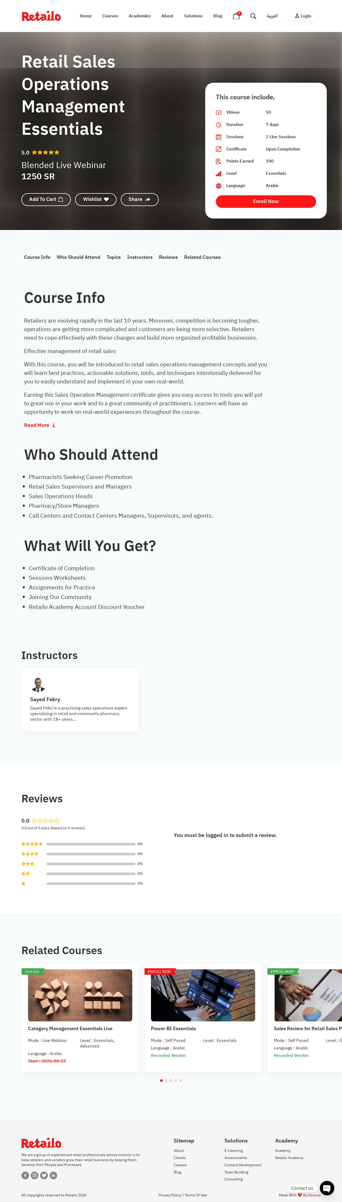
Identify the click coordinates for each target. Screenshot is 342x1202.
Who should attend (78, 257)
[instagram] (34, 1175)
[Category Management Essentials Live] (80, 995)
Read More (36, 425)
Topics (114, 257)
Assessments (235, 1158)
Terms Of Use (196, 1195)
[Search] (253, 16)
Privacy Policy (169, 1195)
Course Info (37, 257)
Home (86, 16)
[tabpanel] (171, 433)
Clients (180, 1158)
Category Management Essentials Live (70, 1028)
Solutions (193, 16)
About (167, 16)
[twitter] (44, 1175)
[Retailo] (41, 16)
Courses (110, 16)
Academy (283, 1150)
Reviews (168, 257)
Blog (217, 16)
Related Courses (202, 257)
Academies (140, 16)
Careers (180, 1165)
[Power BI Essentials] (203, 995)
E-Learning (233, 1150)
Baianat (314, 1195)
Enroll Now (266, 201)
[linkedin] (53, 1175)
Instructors (140, 257)
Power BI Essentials (173, 1028)
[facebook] (25, 1175)
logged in (217, 835)
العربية (272, 16)
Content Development (243, 1165)
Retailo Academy (289, 1158)
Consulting (233, 1179)
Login (306, 16)
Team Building (236, 1172)
